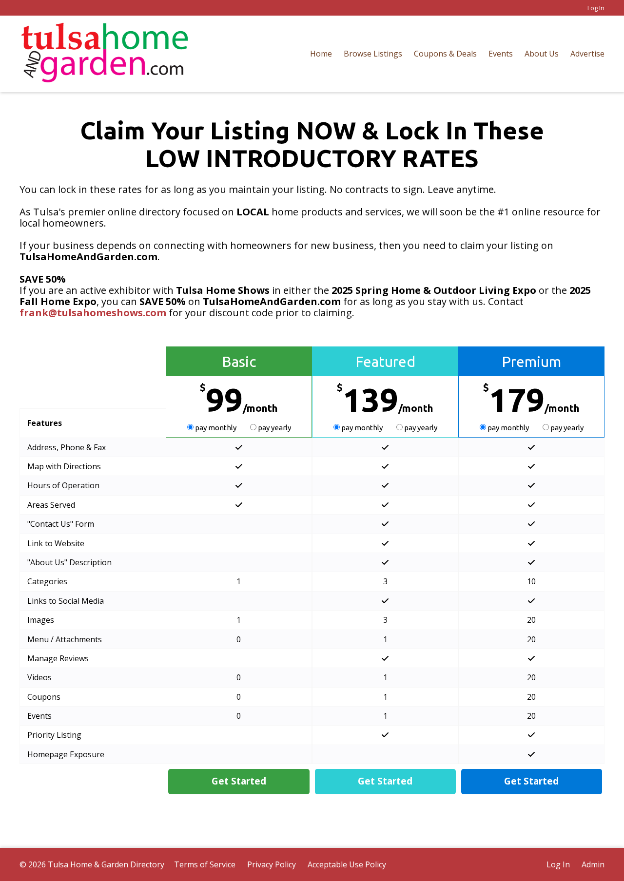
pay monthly (216, 427)
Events (500, 53)
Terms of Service (204, 864)
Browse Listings (373, 53)
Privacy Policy (271, 864)
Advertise (587, 53)
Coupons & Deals (445, 53)
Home (321, 53)
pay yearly (273, 427)
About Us (542, 53)
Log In (595, 7)
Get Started (239, 781)
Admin (593, 864)
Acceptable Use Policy (347, 864)
